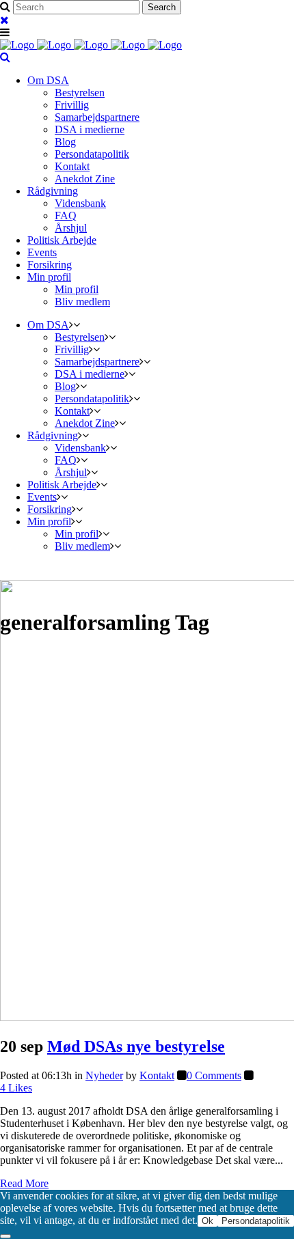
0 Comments (214, 1075)
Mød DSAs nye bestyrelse (136, 1046)
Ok (207, 1221)
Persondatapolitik (256, 1221)
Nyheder (104, 1075)
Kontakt (156, 1075)
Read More (24, 1183)
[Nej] (5, 1236)
